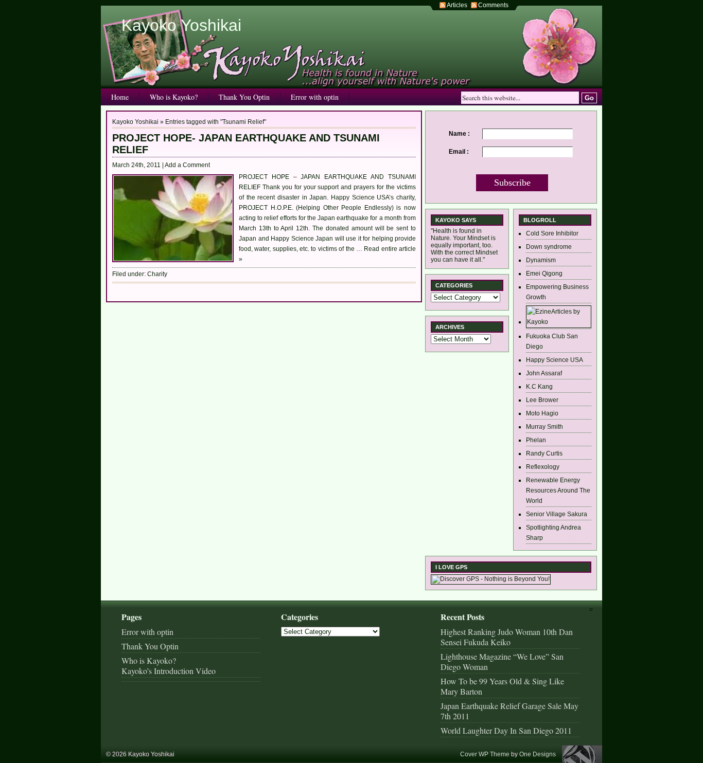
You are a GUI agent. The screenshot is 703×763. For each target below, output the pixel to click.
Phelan (536, 440)
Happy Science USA (554, 360)
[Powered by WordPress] (582, 754)
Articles (457, 5)
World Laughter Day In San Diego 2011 (506, 730)
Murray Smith (544, 426)
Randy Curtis (544, 453)
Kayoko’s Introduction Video (168, 670)
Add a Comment (187, 165)
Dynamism (541, 260)
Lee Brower (542, 400)
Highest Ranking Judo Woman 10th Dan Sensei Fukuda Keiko (507, 636)
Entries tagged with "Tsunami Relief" (215, 121)
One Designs (537, 754)
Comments (493, 5)
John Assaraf (544, 373)
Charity (157, 274)
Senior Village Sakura (556, 514)
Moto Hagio (542, 413)
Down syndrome (549, 246)
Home (120, 97)
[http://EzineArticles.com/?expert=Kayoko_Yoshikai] (558, 321)
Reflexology (542, 466)
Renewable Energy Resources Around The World (558, 490)
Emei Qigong (544, 273)
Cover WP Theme (484, 754)
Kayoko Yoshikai (181, 25)
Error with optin (315, 97)
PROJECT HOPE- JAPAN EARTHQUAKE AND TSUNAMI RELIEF (246, 143)
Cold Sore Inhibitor (552, 233)
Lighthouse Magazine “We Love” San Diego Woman (502, 661)
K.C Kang (539, 386)
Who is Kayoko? (174, 97)
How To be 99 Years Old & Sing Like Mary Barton (502, 686)
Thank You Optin (244, 97)
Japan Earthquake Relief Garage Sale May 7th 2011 (509, 710)
